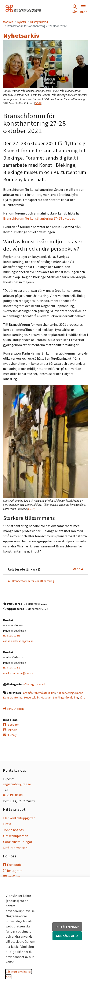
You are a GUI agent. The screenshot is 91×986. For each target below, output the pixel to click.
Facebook (12, 725)
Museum (46, 697)
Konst (79, 693)
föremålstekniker (44, 693)
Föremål (27, 693)
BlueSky (11, 735)
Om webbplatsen (15, 836)
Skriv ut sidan (15, 709)
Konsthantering (13, 697)
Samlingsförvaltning (65, 697)
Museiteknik (31, 697)
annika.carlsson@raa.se (18, 673)
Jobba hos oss (13, 830)
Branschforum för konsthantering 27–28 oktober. (39, 218)
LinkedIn (11, 730)
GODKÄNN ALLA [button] (67, 936)
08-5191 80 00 (13, 795)
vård (82, 697)
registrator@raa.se (17, 784)
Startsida (8, 22)
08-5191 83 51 (11, 668)
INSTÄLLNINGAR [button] (67, 927)
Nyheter (21, 22)
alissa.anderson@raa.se (18, 641)
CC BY (38, 103)
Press (7, 824)
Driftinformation (15, 848)
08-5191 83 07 (11, 636)
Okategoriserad (39, 22)
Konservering (65, 693)
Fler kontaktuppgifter (19, 818)
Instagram (14, 870)
